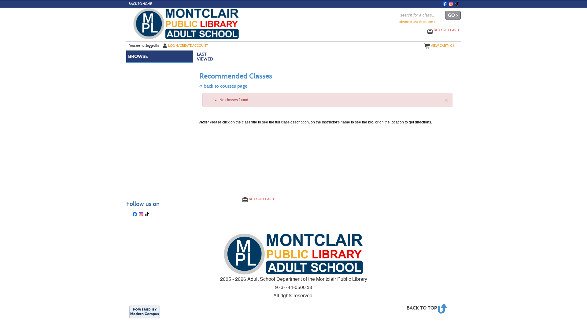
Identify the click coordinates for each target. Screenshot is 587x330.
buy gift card (446, 30)
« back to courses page (223, 86)
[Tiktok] (457, 3)
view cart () (442, 45)
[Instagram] (451, 3)
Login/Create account (188, 45)
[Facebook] (444, 3)
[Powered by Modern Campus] (144, 311)
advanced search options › (417, 22)
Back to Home (140, 4)
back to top (422, 308)
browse (138, 56)
